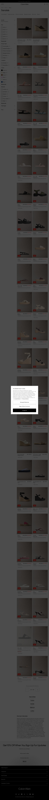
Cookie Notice (17, 398)
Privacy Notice (25, 398)
